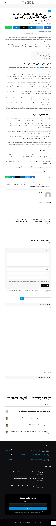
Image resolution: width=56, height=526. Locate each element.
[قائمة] (50, 2)
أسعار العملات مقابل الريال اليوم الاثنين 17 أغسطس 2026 (17, 398)
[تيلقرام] (16, 27)
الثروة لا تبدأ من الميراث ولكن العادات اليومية (39, 459)
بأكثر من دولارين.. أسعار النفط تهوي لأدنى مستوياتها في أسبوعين (41, 220)
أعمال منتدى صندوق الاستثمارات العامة (40, 55)
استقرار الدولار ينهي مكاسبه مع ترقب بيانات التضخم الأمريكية (17, 220)
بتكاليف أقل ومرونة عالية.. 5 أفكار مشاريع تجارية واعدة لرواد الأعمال (35, 455)
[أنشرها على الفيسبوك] (47, 27)
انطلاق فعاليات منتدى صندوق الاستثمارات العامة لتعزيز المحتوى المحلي (40, 185)
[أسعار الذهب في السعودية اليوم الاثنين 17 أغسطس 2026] (40, 387)
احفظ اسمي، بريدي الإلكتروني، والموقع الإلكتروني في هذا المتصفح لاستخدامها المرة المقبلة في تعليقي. (28, 281)
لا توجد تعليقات (33, 24)
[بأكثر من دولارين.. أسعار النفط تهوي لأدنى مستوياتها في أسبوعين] (40, 211)
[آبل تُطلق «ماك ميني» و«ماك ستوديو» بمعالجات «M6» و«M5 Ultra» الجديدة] (47, 487)
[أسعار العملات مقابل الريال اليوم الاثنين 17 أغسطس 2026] (16, 387)
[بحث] (5, 2)
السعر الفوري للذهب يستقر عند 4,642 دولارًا (41, 241)
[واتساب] (8, 27)
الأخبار (50, 11)
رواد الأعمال (49, 6)
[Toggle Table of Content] (48, 53)
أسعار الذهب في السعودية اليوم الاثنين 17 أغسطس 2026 (41, 398)
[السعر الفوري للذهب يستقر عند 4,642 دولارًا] (40, 232)
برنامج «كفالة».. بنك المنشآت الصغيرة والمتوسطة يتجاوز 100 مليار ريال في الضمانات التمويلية (30, 432)
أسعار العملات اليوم (23, 395)
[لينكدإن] (32, 27)
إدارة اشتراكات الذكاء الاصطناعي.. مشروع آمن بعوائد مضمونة (28, 478)
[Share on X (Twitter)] (39, 27)
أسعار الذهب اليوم (48, 395)
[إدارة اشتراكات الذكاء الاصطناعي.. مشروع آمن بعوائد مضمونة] (47, 480)
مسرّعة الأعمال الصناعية (44, 57)
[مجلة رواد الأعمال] (28, 2)
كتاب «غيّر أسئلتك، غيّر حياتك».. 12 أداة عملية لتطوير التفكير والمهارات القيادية (26, 471)
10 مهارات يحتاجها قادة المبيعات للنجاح (16, 185)
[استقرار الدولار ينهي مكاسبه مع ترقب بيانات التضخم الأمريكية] (16, 211)
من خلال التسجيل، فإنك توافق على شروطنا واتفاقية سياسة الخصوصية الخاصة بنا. (27, 512)
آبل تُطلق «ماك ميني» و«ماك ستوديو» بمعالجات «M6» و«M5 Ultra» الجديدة (25, 486)
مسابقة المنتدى (45, 58)
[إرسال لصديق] (24, 27)
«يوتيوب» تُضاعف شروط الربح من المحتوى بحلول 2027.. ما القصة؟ (34, 450)
